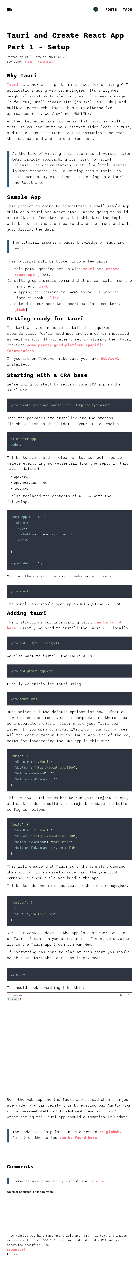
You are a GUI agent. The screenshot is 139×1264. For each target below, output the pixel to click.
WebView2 (110, 358)
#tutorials (45, 61)
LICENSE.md (16, 1249)
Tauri (12, 85)
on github (109, 1132)
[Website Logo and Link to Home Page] (10, 9)
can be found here (78, 1138)
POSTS (111, 9)
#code (28, 61)
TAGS (127, 9)
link (43, 286)
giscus (97, 1181)
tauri (88, 269)
